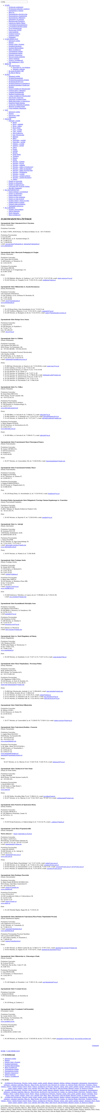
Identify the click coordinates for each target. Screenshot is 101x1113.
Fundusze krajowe (14, 34)
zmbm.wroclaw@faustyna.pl (63, 720)
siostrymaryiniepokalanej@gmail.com (12, 684)
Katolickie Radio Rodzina (17, 103)
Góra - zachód (17, 131)
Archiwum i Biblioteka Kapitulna (19, 105)
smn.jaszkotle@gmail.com (54, 691)
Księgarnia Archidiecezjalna (17, 99)
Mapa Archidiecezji (15, 50)
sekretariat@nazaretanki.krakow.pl (11, 755)
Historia (11, 42)
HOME (3, 1051)
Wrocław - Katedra (18, 161)
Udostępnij (95, 1045)
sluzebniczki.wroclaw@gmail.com (66, 948)
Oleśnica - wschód (18, 144)
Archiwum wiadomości (16, 7)
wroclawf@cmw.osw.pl (63, 867)
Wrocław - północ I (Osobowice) (23, 167)
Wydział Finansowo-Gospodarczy (19, 83)
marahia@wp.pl (47, 517)
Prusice (15, 149)
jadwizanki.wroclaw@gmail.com (15, 545)
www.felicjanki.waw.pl (8, 428)
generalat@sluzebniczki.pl (13, 929)
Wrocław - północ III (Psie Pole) (23, 170)
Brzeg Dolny (17, 128)
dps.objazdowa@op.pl (51, 696)
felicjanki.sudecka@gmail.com (51, 418)
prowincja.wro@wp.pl (12, 624)
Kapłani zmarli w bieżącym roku (19, 200)
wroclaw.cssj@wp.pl (11, 586)
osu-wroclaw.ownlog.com (83, 1038)
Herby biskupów (14, 213)
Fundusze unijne (14, 35)
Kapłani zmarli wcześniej (16, 202)
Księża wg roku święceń (16, 199)
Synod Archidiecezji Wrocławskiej (19, 89)
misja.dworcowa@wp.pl (51, 698)
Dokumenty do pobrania (16, 19)
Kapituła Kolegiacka (15, 46)
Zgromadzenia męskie (15, 53)
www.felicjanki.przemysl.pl (9, 408)
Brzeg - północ (17, 126)
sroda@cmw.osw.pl (51, 863)
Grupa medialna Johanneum (17, 108)
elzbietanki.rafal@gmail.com (52, 375)
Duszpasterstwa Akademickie (18, 16)
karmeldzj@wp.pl (10, 614)
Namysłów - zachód (19, 142)
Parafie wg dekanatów (16, 183)
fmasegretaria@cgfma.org (13, 844)
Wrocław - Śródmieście (20, 172)
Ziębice (15, 179)
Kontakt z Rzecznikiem (16, 209)
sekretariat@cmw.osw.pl (13, 854)
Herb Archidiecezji (14, 215)
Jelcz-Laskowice (18, 133)
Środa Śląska (17, 154)
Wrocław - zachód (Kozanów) (22, 177)
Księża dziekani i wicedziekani (18, 192)
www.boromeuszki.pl (7, 302)
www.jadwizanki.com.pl (8, 547)
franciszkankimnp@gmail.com (55, 461)
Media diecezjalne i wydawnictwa (19, 101)
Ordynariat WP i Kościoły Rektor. (19, 186)
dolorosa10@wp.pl (59, 762)
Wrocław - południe (19, 165)
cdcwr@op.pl (9, 332)
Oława (15, 147)
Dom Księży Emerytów (16, 97)
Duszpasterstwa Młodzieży (17, 18)
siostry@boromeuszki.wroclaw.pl (55, 313)
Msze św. (11, 12)
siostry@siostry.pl (10, 901)
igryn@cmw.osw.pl (77, 867)
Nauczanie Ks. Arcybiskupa (21, 67)
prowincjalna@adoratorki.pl (14, 244)
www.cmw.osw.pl (6, 856)
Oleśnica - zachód (18, 145)
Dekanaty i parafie (14, 121)
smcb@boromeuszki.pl (12, 301)
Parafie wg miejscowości (16, 184)
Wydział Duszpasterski (16, 78)
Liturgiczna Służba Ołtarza (17, 23)
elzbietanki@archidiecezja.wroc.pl (16, 359)
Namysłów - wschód (19, 140)
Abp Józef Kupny (14, 65)
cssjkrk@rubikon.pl (11, 574)
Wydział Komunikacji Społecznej (19, 85)
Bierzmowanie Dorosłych (17, 21)
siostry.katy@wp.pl (53, 366)
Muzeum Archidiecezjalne (17, 106)
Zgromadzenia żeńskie (16, 51)
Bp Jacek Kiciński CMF (16, 71)
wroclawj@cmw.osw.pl (51, 865)
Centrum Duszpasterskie (16, 92)
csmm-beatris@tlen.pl (59, 657)
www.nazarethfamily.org (8, 741)
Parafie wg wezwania (15, 181)
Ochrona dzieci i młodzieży (17, 90)
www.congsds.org (6, 889)
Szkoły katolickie (14, 58)
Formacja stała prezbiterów (17, 204)
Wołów (15, 160)
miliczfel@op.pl (45, 414)
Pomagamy (12, 37)
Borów (15, 122)
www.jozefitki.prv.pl (7, 588)
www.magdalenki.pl (7, 650)
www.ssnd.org (5, 789)
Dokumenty (12, 117)
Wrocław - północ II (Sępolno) (22, 169)
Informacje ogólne (14, 41)
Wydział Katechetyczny (16, 81)
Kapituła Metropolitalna (16, 48)
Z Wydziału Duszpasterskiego (18, 25)
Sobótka (15, 151)
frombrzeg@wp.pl (53, 493)
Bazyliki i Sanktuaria (15, 188)
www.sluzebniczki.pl (7, 930)
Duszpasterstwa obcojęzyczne (18, 14)
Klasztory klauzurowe (15, 55)
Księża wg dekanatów (15, 193)
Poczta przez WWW (15, 30)
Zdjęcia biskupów (14, 211)
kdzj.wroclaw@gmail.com (13, 629)
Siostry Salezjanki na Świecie (23, 834)
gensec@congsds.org (12, 887)
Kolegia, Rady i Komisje (16, 44)
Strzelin (15, 153)
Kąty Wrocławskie (18, 135)
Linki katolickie (13, 32)
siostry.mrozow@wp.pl (65, 278)
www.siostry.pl (5, 903)
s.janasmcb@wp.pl (47, 311)
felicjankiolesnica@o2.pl (51, 416)
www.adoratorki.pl (7, 246)
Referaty (11, 87)
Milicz (15, 138)
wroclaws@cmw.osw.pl (54, 868)
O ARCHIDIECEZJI (13, 1051)
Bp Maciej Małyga (14, 73)
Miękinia (15, 137)
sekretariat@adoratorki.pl (31, 244)
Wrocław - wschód (18, 174)
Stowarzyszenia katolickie (17, 57)
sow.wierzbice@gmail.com (17, 597)
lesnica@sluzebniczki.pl (12, 941)
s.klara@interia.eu (45, 695)
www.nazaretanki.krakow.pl (9, 753)
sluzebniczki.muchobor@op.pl (51, 949)
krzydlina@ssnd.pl (49, 796)
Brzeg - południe (18, 124)
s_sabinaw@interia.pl (57, 822)
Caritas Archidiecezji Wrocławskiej (19, 96)
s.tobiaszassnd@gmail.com (65, 798)
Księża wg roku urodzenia (17, 197)
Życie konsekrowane (15, 28)
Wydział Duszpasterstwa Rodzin (19, 80)
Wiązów (15, 158)
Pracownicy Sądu (14, 115)
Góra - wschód (17, 129)
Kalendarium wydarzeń (16, 10)
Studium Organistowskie (16, 94)
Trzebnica (16, 156)
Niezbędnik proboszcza (16, 206)
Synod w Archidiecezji (16, 60)
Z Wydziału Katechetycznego (18, 26)
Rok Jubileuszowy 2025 (16, 62)
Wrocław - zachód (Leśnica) (21, 176)
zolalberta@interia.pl (49, 280)
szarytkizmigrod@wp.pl (50, 982)
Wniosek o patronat (19, 69)
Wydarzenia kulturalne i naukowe (19, 9)
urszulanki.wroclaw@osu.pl (65, 1038)
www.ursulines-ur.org (7, 1021)
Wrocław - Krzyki (18, 163)
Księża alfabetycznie (15, 195)
